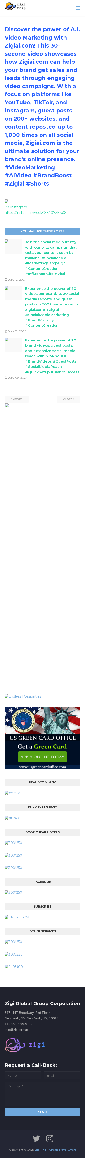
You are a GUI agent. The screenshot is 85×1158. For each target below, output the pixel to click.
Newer (18, 399)
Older (67, 399)
